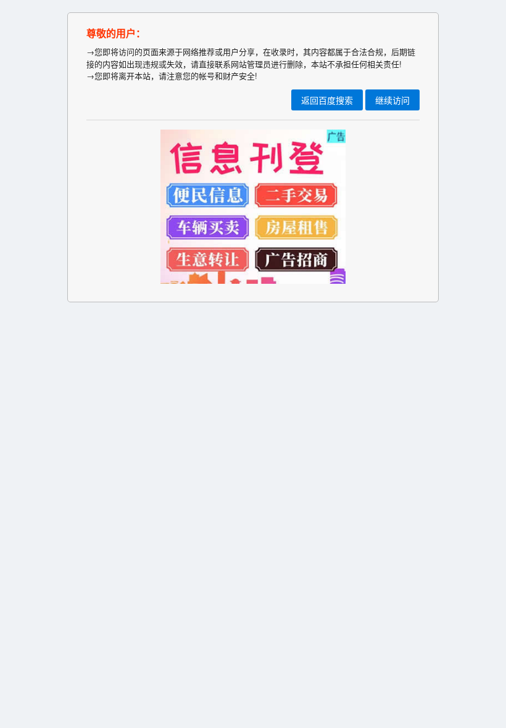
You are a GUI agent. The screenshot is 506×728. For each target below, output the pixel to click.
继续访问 (392, 100)
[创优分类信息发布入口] (253, 280)
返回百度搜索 (327, 100)
